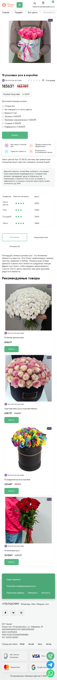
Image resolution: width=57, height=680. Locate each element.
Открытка (10, 106)
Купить (15, 135)
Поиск (35, 7)
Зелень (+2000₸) (13, 117)
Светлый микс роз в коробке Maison (20, 409)
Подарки (19, 12)
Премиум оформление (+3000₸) (20, 120)
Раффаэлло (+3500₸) (15, 127)
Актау (48, 644)
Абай (22, 644)
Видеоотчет (11, 113)
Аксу (40, 644)
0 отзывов (50, 80)
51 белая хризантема (14, 338)
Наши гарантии (13, 579)
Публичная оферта (15, 593)
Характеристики (41, 237)
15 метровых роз (11, 551)
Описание (14, 237)
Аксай (31, 644)
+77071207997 (10, 604)
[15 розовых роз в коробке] (30, 42)
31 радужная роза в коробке (17, 480)
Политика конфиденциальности (21, 586)
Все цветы (33, 12)
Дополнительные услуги (14, 101)
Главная (5, 12)
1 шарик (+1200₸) (13, 123)
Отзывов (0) (15, 246)
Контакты (46, 593)
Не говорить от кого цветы (18, 110)
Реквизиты (33, 593)
